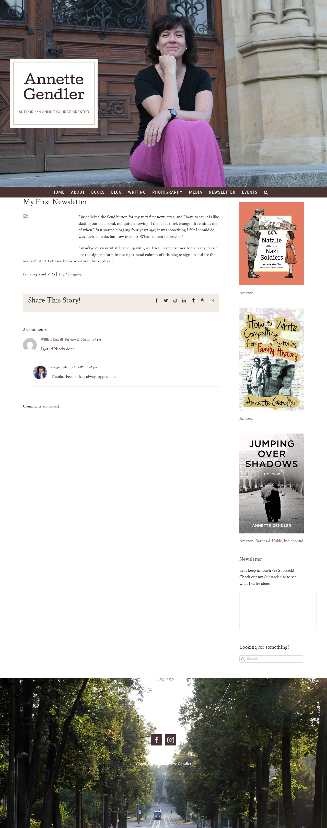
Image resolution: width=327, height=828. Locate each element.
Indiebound (293, 541)
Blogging (74, 274)
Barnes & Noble (268, 541)
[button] (266, 192)
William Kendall (52, 340)
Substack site (275, 577)
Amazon (246, 293)
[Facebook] (156, 739)
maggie (55, 367)
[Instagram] (170, 739)
